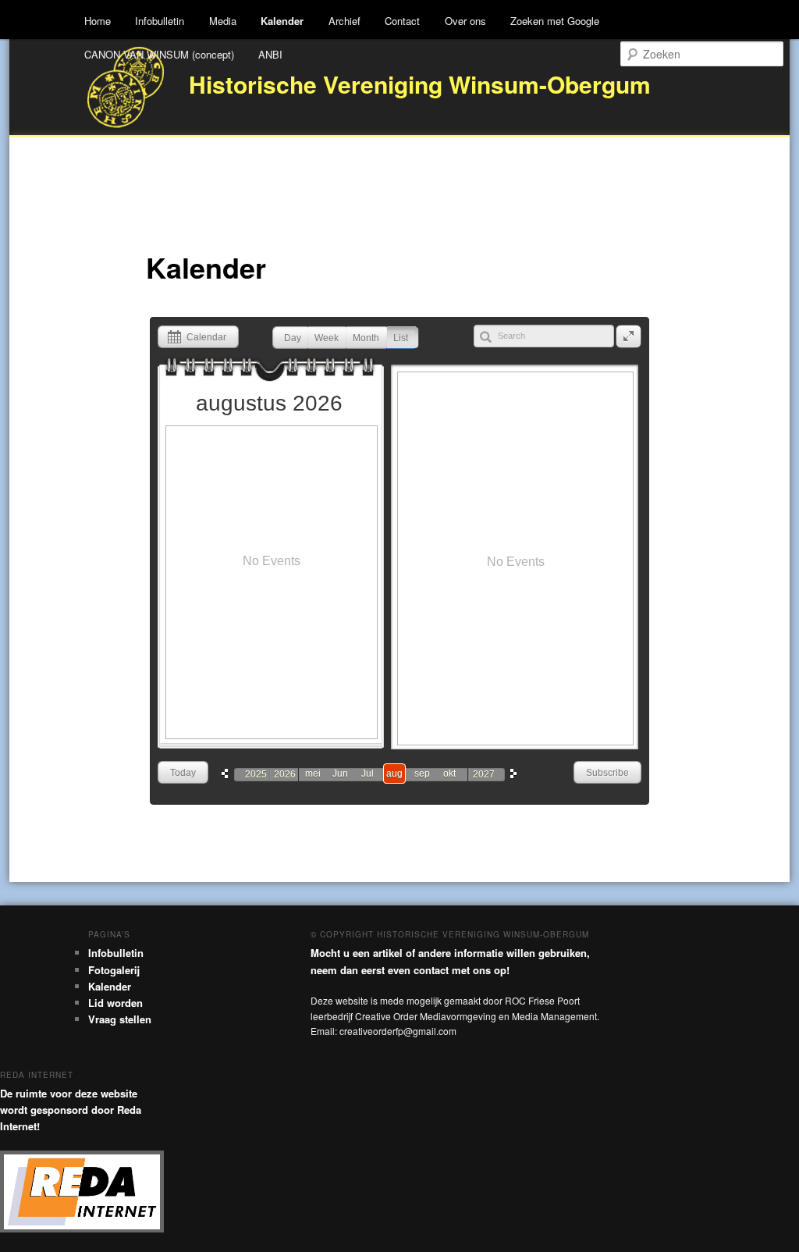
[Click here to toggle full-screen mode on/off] (628, 337)
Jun (340, 773)
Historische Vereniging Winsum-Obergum (420, 84)
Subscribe (607, 772)
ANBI (270, 54)
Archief (344, 20)
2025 (256, 774)
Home (97, 20)
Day (292, 338)
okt (449, 773)
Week (326, 338)
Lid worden (115, 1002)
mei (313, 773)
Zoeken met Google (554, 20)
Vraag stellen (119, 1019)
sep (422, 773)
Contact (402, 20)
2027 (484, 774)
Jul (367, 773)
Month (366, 338)
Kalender (282, 20)
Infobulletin (159, 20)
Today (183, 772)
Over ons (465, 20)
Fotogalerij (114, 969)
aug (394, 773)
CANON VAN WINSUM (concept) (159, 54)
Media (222, 20)
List (400, 338)
